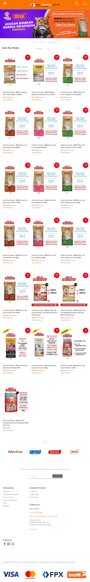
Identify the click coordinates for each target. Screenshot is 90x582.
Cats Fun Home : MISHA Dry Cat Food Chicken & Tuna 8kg (73, 201)
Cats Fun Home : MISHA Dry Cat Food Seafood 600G (44, 146)
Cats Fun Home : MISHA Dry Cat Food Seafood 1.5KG (44, 201)
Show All (39, 48)
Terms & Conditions (10, 500)
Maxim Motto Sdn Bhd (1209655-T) (26, 562)
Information (8, 488)
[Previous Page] (46, 48)
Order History (34, 494)
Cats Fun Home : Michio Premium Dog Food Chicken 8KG (15, 366)
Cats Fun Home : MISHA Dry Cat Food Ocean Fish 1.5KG (15, 201)
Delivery (6, 506)
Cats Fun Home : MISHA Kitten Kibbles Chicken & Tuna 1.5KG (43, 93)
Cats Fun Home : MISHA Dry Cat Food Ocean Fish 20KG (15, 311)
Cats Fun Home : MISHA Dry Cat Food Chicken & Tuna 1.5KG (73, 146)
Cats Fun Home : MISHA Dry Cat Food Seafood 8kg (44, 256)
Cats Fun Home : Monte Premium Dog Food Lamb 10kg (44, 366)
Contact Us (33, 491)
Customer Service (38, 488)
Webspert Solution (68, 562)
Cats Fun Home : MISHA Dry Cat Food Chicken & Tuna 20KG (73, 256)
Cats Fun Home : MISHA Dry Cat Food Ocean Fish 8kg (15, 256)
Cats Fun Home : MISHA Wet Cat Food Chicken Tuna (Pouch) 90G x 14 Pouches (44, 312)
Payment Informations (11, 494)
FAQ (4, 503)
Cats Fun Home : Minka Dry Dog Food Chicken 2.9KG (73, 366)
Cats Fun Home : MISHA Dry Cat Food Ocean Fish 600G (15, 146)
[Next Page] (51, 48)
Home (34, 42)
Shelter (41, 42)
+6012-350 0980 (36, 512)
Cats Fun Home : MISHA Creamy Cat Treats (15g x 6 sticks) (15, 93)
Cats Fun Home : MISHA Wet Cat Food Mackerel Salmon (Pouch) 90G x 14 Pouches (73, 312)
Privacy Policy (8, 497)
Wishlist (84, 4)
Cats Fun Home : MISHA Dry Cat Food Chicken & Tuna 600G (73, 93)
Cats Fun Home (53, 42)
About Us (6, 491)
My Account (34, 497)
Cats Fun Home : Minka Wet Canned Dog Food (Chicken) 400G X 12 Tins (15, 422)
